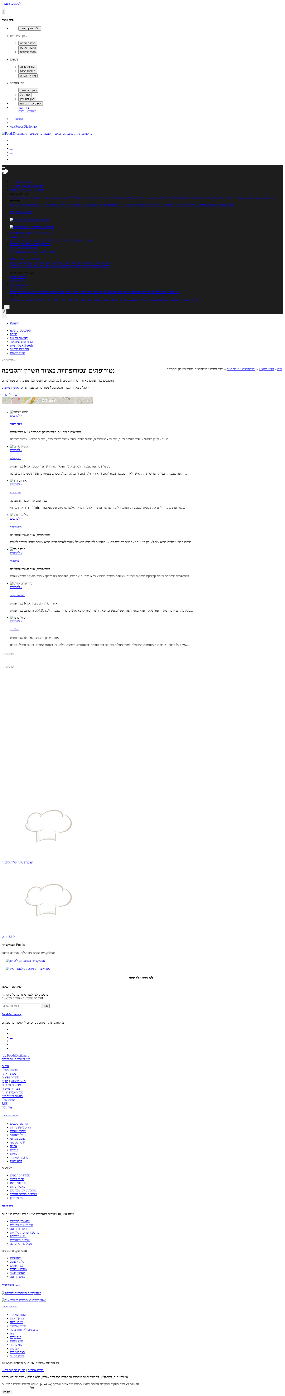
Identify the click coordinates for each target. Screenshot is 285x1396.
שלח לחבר (10, 394)
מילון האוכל (17, 236)
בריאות (145, 292)
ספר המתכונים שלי (201, 205)
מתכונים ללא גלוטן (75, 197)
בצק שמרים (17, 1352)
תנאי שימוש (18, 1081)
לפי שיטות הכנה (20, 205)
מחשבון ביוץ (17, 281)
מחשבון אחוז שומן (38, 266)
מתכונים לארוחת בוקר (24, 1329)
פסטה (147, 197)
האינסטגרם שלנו (20, 330)
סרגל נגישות (17, 353)
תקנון (5, 1081)
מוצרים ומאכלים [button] (41, 233)
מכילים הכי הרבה (21, 240)
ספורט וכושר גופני (90, 292)
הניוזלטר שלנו (12, 986)
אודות (5, 1066)
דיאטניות (15, 1258)
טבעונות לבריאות (147, 299)
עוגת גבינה (16, 1322)
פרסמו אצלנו (10, 1070)
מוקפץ (164, 197)
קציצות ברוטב (19, 338)
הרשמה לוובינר (19, 349)
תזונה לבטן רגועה (107, 299)
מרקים (91, 197)
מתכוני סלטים (265, 197)
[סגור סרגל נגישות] (3, 11)
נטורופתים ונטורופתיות (241, 369)
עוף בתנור (16, 1344)
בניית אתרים (36, 1370)
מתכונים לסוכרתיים (50, 197)
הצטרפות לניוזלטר (21, 341)
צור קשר (23, 107)
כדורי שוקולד (18, 1326)
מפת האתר (9, 1073)
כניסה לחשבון (21, 181)
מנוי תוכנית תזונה (12, 1092)
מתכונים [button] (38, 190)
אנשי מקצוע (266, 369)
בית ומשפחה (159, 292)
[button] (21, 190)
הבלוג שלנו (8, 1100)
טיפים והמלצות (46, 292)
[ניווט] (3, 167)
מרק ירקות (17, 1318)
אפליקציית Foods (21, 212)
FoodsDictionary (11, 1014)
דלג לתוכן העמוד (12, 3)
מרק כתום (16, 1341)
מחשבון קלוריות (101, 262)
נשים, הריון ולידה (68, 292)
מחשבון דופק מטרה (48, 262)
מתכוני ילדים (105, 197)
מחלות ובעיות (131, 292)
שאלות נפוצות (10, 1077)
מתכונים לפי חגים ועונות (46, 205)
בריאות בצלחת (189, 299)
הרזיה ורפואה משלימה (38, 299)
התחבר (16, 119)
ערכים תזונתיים (66, 240)
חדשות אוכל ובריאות (23, 292)
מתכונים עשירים (161, 205)
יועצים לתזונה (18, 1276)
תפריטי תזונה (85, 240)
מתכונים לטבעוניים (189, 197)
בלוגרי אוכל (17, 1261)
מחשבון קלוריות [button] (40, 244)
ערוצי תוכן (16, 288)
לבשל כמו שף (127, 299)
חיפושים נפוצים (10, 1306)
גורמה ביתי (17, 299)
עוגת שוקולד (18, 1314)
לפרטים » (16, 415)
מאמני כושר (17, 1273)
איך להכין (174, 292)
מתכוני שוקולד (19, 1157)
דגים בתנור (17, 1356)
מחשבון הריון (18, 277)
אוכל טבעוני (17, 1142)
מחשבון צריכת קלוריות (96, 266)
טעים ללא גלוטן (169, 299)
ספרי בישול (69, 205)
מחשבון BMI (18, 266)
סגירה (6, 1392)
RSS (5, 1103)
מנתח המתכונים (224, 205)
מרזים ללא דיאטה (84, 299)
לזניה (13, 1333)
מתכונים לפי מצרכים (137, 205)
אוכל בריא (99, 205)
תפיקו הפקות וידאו (13, 1370)
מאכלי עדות (84, 205)
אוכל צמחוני (209, 197)
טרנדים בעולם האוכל (23, 197)
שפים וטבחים (18, 1269)
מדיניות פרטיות (11, 1085)
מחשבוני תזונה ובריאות (24, 258)
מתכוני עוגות (226, 197)
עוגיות (155, 197)
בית (279, 369)
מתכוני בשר (120, 197)
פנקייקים (15, 1337)
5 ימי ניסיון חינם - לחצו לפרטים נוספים (34, 251)
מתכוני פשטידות (245, 197)
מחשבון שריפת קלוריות (76, 262)
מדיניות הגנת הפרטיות (16, 1388)
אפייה (172, 197)
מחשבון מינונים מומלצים (66, 266)
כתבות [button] (23, 284)
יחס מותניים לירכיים (22, 262)
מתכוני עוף (136, 197)
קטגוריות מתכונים (10, 1115)
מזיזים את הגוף (62, 299)
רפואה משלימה (112, 292)
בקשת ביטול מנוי (12, 1096)
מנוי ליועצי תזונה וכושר (16, 1059)
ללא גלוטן (16, 1161)
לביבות (14, 1348)
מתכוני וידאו (180, 205)
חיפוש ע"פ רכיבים (44, 240)
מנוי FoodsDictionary (24, 126)
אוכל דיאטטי (115, 205)
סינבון (13, 334)
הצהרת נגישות (27, 111)
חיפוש (14, 323)
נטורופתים (16, 1265)
